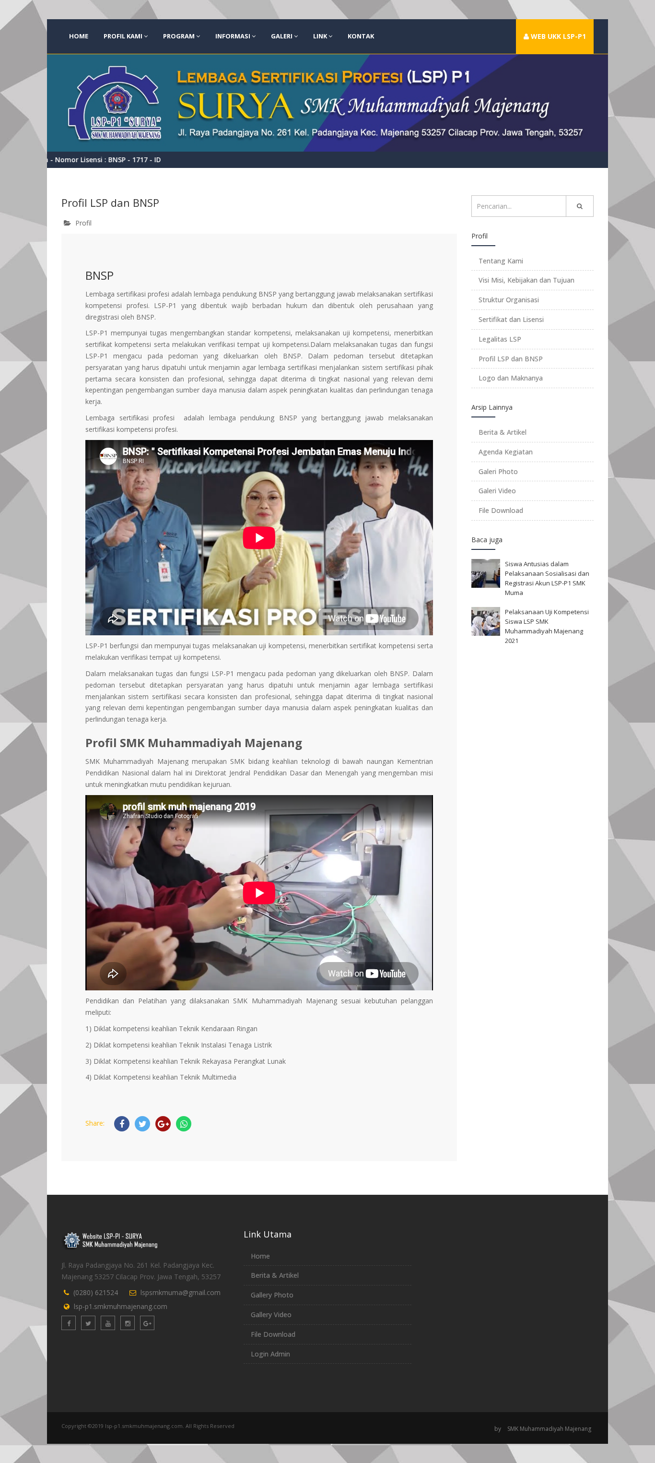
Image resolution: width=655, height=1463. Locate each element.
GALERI (281, 36)
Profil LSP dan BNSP (511, 358)
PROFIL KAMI (123, 36)
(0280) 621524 (95, 1292)
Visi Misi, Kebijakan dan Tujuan (526, 280)
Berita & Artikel (502, 432)
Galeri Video (497, 490)
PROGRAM (179, 36)
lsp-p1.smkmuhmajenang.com (120, 1306)
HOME (78, 36)
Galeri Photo (498, 471)
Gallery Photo (272, 1294)
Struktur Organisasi (509, 299)
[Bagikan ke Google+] (163, 1123)
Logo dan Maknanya (511, 377)
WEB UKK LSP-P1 (557, 36)
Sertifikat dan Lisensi (511, 319)
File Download (501, 510)
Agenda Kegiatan (506, 451)
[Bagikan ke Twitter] (142, 1123)
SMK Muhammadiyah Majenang (549, 1429)
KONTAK (361, 36)
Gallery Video (271, 1314)
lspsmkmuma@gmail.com (180, 1292)
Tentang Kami (501, 260)
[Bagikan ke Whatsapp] (183, 1123)
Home (260, 1256)
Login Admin (270, 1353)
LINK (320, 36)
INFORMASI (232, 36)
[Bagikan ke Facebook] (121, 1123)
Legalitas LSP (500, 339)
